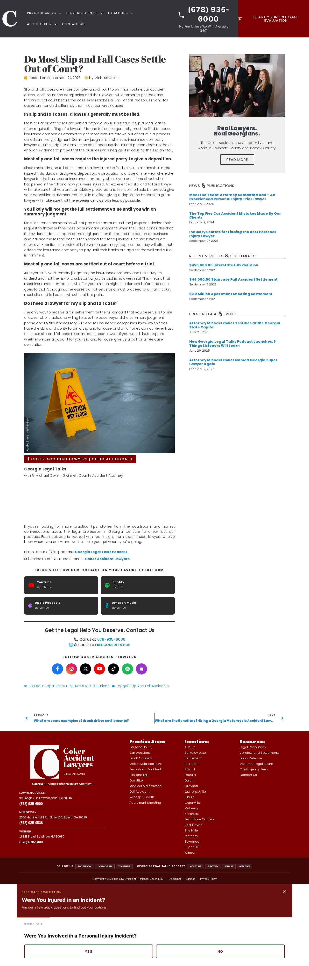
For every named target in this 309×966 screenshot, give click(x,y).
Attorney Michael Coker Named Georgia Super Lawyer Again (233, 362)
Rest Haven (193, 825)
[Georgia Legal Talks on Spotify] (127, 669)
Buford (189, 769)
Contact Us (73, 24)
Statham (191, 836)
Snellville (191, 830)
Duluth (189, 780)
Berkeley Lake (195, 752)
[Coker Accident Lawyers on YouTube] (99, 669)
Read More (237, 159)
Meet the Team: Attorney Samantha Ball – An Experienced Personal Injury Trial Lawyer (232, 196)
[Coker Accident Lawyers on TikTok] (113, 669)
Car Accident (139, 752)
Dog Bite (136, 780)
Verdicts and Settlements (259, 752)
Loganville (192, 802)
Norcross (191, 813)
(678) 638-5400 (31, 842)
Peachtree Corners (199, 819)
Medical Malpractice (145, 786)
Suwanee (191, 841)
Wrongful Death (141, 797)
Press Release (250, 758)
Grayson (191, 786)
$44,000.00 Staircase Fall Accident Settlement (233, 279)
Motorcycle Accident (145, 763)
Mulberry (191, 808)
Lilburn (189, 797)
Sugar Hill (191, 847)
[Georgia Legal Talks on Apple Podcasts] (141, 669)
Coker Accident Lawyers (107, 558)
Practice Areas (41, 13)
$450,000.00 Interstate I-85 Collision (223, 265)
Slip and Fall (138, 775)
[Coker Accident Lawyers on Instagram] (71, 669)
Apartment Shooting (145, 802)
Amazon (244, 866)
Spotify (213, 866)
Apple (229, 866)
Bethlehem (193, 758)
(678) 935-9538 (31, 823)
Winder (190, 852)
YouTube (124, 866)
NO (220, 951)
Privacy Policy (208, 878)
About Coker (39, 24)
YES (88, 951)
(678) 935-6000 (31, 804)
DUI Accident (139, 791)
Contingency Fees (253, 769)
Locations (118, 13)
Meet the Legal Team (256, 763)
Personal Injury (140, 747)
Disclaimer (175, 878)
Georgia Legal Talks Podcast (101, 551)
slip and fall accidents (150, 685)
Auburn (190, 747)
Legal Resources (82, 13)
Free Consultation (113, 644)
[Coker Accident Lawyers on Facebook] (57, 669)
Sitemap (190, 878)
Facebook (84, 866)
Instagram (105, 866)
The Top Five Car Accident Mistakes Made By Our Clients (235, 215)
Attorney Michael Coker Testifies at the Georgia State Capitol (234, 325)
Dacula (190, 775)
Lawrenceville (195, 791)
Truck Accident (140, 758)
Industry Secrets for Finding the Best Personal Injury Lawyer (232, 233)
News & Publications (92, 685)
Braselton (191, 763)
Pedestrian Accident (145, 769)
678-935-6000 (111, 639)
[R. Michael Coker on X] (85, 669)
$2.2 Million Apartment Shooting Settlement (231, 293)
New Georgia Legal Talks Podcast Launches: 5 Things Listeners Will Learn (232, 343)
